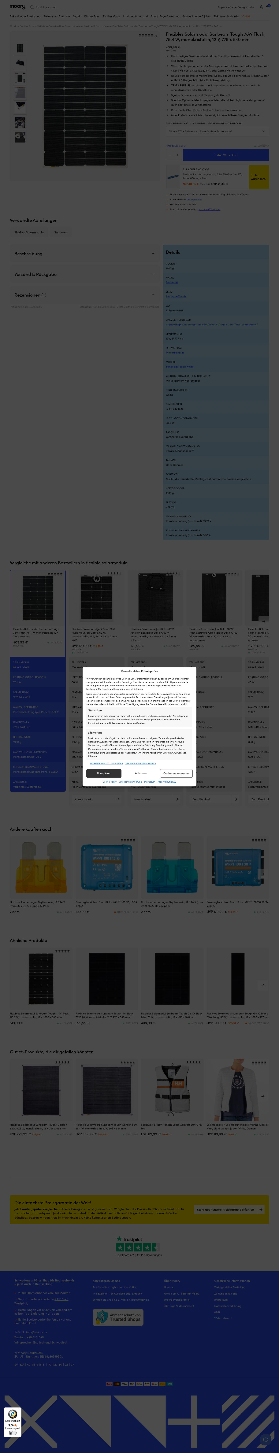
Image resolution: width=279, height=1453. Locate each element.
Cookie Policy (110, 781)
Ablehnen (141, 773)
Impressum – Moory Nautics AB (160, 781)
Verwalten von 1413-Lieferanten (106, 763)
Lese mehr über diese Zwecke (140, 763)
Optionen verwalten (176, 773)
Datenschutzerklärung (130, 781)
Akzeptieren (103, 773)
